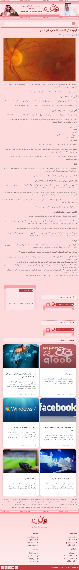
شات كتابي (71, 545)
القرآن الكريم (32, 537)
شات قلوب (72, 537)
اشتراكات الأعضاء (69, 555)
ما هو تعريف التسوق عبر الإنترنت (62, 478)
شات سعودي (71, 542)
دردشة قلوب (71, 539)
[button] (73, 23)
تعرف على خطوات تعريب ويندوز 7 (24, 427)
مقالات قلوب (32, 545)
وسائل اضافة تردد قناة (28, 478)
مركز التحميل (32, 542)
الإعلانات (72, 553)
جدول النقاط (69, 374)
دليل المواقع (32, 539)
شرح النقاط (71, 561)
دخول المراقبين (70, 558)
